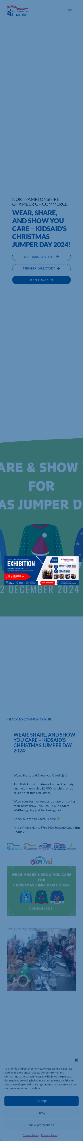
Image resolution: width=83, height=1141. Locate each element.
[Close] (71, 562)
